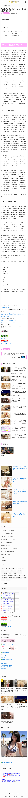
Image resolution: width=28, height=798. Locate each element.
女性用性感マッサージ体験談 (8, 539)
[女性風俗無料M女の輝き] (14, 2)
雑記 (3, 557)
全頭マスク (20, 575)
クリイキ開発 (4, 573)
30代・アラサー (12, 568)
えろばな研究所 (4, 662)
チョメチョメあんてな (6, 666)
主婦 (15, 575)
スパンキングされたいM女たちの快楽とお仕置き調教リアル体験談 (20, 515)
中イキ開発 (10, 575)
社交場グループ (6, 610)
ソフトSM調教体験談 (7, 542)
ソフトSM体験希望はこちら (7, 313)
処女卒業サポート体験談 (7, 536)
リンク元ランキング (5, 592)
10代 (2, 568)
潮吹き (25, 577)
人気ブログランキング (6, 338)
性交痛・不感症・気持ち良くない (15, 577)
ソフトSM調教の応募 (5, 792)
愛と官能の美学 (6, 603)
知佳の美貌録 (4, 663)
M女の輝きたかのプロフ (7, 545)
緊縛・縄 (3, 580)
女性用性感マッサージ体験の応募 (9, 548)
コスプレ (10, 573)
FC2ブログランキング (6, 343)
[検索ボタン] (26, 2)
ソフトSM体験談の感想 (7, 533)
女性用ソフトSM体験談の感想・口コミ (10, 322)
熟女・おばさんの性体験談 (8, 601)
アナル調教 (19, 570)
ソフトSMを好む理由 (12, 33)
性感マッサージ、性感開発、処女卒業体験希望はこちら (13, 314)
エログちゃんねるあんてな (8, 597)
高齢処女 (8, 580)
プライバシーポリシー (15, 793)
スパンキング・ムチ (17, 573)
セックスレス (4, 575)
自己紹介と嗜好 (6, 13)
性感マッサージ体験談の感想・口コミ (9, 320)
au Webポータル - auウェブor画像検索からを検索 (12, 605)
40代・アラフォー (20, 568)
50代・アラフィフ (4, 570)
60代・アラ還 (13, 570)
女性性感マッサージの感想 (8, 530)
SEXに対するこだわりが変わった (13, 31)
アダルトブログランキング (7, 333)
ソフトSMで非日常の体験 (13, 35)
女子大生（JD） (4, 577)
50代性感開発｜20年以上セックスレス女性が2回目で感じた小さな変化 (20, 491)
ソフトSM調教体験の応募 (8, 551)
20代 (6, 568)
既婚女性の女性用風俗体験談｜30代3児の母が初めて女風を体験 (20, 480)
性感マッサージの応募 (14, 792)
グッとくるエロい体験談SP (8, 608)
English (4, 560)
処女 (25, 575)
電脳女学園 (3, 668)
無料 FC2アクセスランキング (9, 612)
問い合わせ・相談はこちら (7, 316)
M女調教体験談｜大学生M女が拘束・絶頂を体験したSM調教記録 (20, 468)
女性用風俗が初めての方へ (7, 307)
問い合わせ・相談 (6, 554)
